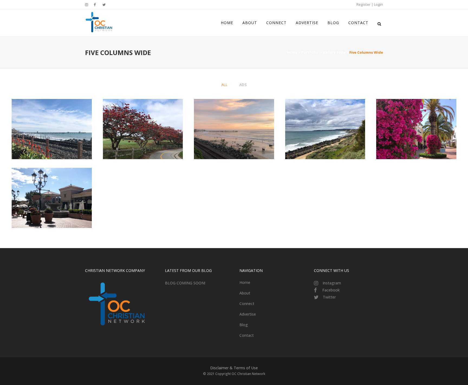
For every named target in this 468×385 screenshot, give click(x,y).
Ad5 (52, 115)
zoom (41, 139)
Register (363, 4)
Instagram (332, 282)
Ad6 (143, 115)
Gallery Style (334, 52)
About (244, 293)
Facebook (331, 290)
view (63, 139)
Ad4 (234, 115)
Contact (246, 335)
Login (378, 4)
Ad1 (325, 115)
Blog (243, 324)
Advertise (247, 314)
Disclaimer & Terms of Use (234, 367)
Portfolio (309, 52)
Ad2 (416, 115)
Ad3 (52, 184)
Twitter (329, 297)
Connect (246, 303)
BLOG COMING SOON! (185, 282)
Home (292, 52)
